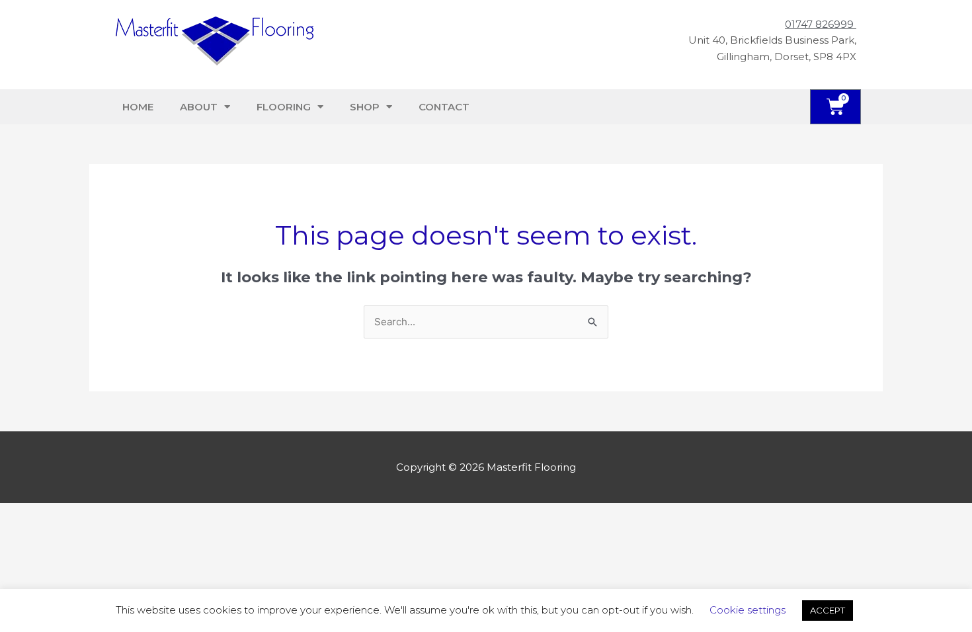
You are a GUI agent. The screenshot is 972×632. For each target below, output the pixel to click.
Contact (444, 106)
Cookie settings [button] (747, 610)
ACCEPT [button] (827, 610)
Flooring (284, 106)
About (199, 106)
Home (137, 106)
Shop (365, 106)
